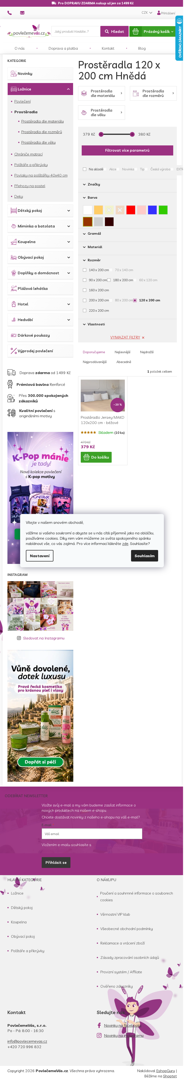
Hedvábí (25, 319)
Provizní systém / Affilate (121, 971)
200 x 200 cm (99, 300)
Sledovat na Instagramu (43, 638)
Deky (18, 196)
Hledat (117, 31)
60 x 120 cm (148, 280)
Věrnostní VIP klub (115, 914)
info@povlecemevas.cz (27, 1041)
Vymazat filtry (125, 337)
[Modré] (152, 209)
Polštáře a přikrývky (31, 164)
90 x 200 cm (98, 280)
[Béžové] (98, 209)
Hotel (23, 304)
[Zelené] (163, 209)
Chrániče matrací (28, 154)
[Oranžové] (120, 209)
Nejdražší (147, 352)
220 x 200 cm (99, 310)
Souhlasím (145, 555)
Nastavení (39, 555)
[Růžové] (141, 209)
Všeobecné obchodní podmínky (126, 928)
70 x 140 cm (124, 270)
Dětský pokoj (30, 210)
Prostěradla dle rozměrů (41, 131)
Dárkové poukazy (34, 335)
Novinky (25, 73)
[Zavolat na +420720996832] (13, 12)
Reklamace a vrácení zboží (122, 943)
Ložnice (24, 89)
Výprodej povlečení (35, 350)
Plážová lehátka (33, 288)
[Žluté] (109, 209)
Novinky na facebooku (122, 1025)
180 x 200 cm (123, 280)
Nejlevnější (122, 352)
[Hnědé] (87, 220)
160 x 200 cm (99, 290)
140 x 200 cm (99, 270)
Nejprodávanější (95, 362)
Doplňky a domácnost (38, 272)
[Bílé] (87, 209)
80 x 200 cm (124, 300)
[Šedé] (98, 220)
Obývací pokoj (31, 257)
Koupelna (26, 241)
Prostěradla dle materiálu (42, 121)
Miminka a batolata (36, 226)
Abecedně (123, 362)
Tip (142, 169)
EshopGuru (165, 1070)
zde (125, 543)
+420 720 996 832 (24, 1046)
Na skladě (96, 169)
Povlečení (22, 101)
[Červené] (131, 209)
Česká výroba (160, 169)
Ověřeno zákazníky (116, 986)
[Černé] (109, 220)
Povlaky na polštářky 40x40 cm (41, 175)
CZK (145, 12)
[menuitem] (20, 48)
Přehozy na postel (29, 185)
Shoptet (170, 1076)
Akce (112, 169)
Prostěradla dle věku (38, 142)
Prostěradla (25, 111)
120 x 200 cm (149, 300)
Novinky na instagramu (124, 1035)
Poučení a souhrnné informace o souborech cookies (136, 896)
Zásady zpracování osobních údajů (129, 957)
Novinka (128, 169)
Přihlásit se (56, 862)
